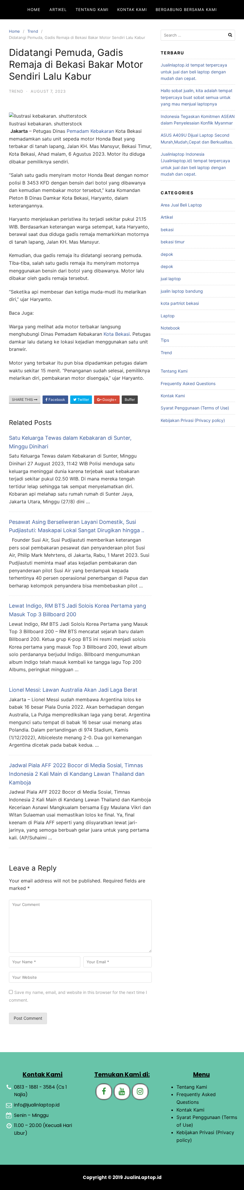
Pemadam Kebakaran (90, 131)
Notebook (170, 327)
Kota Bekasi (117, 334)
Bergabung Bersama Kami (186, 9)
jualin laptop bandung (182, 291)
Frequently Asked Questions (188, 383)
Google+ (109, 399)
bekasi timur (172, 241)
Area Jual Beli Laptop (181, 204)
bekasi (167, 229)
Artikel (58, 9)
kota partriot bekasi (180, 303)
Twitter (82, 399)
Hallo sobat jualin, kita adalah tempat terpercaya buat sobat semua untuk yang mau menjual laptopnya (196, 97)
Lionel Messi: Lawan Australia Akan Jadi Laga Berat (73, 690)
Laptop (168, 315)
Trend (32, 31)
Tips (165, 340)
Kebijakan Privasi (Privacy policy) (193, 420)
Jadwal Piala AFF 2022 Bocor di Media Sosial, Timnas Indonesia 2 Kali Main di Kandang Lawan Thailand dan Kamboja (77, 774)
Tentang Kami (92, 9)
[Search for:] (198, 35)
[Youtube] (122, 1091)
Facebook (56, 399)
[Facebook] (104, 1091)
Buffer (130, 399)
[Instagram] (140, 1091)
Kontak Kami (132, 9)
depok (167, 254)
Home (33, 9)
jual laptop (171, 278)
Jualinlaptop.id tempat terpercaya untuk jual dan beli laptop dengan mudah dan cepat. (194, 71)
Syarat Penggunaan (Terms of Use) (195, 407)
